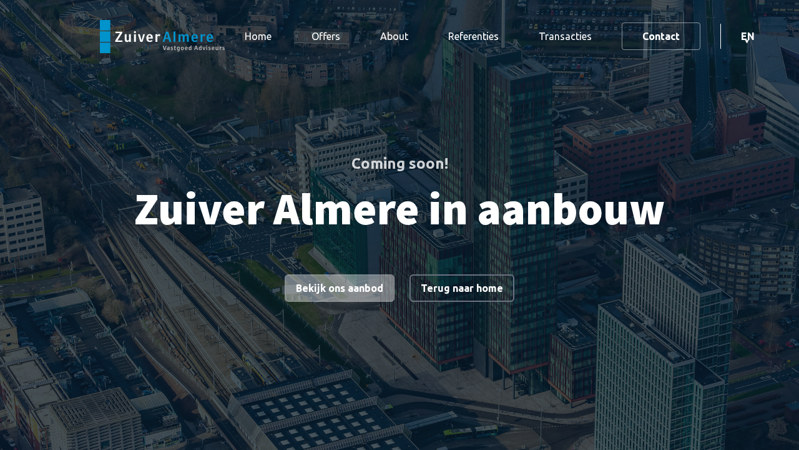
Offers (325, 36)
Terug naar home (462, 288)
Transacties (565, 36)
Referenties (473, 36)
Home (258, 36)
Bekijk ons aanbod (339, 288)
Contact (661, 36)
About (394, 36)
